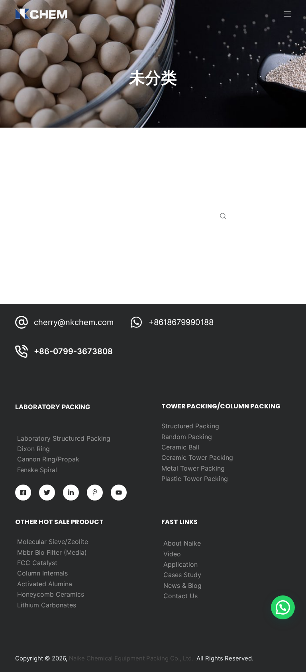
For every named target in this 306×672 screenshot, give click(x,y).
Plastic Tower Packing (194, 479)
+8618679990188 (181, 322)
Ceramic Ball (180, 447)
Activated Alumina (44, 584)
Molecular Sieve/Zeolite (52, 542)
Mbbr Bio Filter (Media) (52, 552)
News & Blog (182, 585)
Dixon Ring (33, 449)
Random (174, 437)
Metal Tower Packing (193, 468)
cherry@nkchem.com (74, 322)
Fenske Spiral (37, 470)
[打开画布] (287, 14)
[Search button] (223, 216)
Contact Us (180, 596)
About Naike (182, 543)
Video (172, 554)
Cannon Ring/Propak (48, 459)
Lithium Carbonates (46, 605)
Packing (200, 437)
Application (180, 564)
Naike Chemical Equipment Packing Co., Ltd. (131, 658)
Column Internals (42, 573)
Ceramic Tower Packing (197, 457)
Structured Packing (190, 426)
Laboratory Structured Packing (63, 438)
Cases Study (182, 575)
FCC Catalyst (37, 563)
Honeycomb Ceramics (50, 594)
